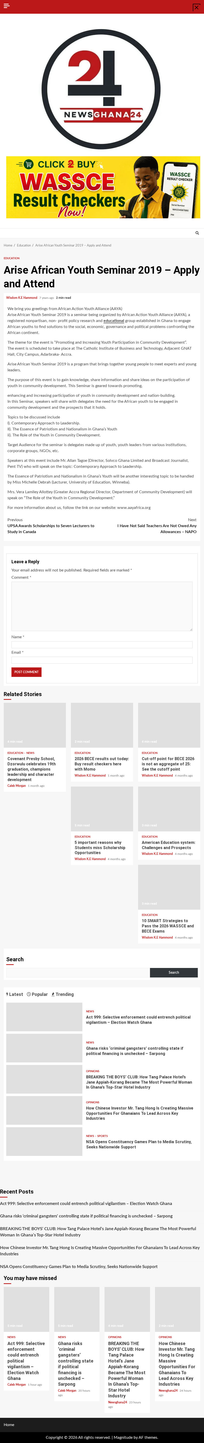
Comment (21, 577)
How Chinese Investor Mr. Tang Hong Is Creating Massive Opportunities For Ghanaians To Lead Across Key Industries (44, 1110)
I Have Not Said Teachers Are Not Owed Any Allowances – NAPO (157, 526)
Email (17, 652)
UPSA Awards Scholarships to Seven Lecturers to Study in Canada (50, 526)
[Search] (197, 233)
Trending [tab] (64, 994)
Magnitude (123, 1438)
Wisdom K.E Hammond (22, 297)
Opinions (92, 1071)
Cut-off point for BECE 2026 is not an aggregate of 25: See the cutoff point (169, 725)
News (30, 753)
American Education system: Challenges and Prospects (169, 809)
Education (11, 258)
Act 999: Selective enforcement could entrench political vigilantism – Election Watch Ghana (44, 1017)
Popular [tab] (39, 994)
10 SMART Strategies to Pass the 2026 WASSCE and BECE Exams (169, 887)
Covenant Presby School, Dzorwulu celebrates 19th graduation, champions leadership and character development (35, 725)
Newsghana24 (118, 1402)
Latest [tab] (15, 994)
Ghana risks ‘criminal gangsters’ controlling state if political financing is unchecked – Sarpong (44, 1048)
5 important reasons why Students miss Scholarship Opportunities (102, 809)
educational (113, 321)
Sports (102, 1136)
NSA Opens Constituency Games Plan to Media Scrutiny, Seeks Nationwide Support (44, 1141)
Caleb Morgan (17, 785)
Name (17, 637)
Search (15, 959)
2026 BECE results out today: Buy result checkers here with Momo (102, 725)
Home (9, 1425)
